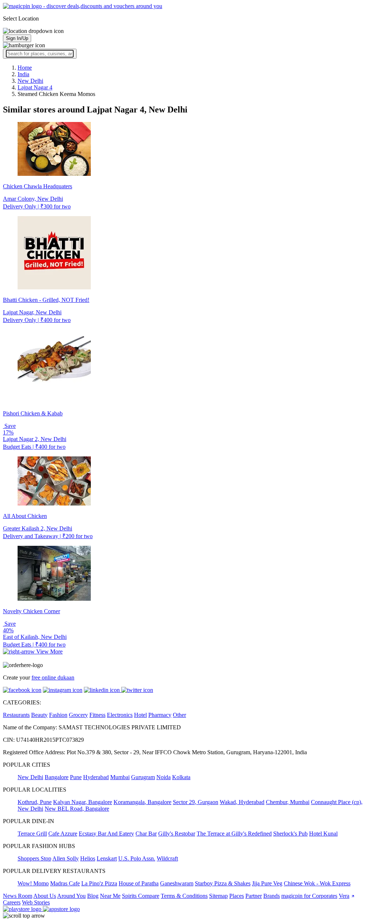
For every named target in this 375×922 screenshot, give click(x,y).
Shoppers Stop (34, 858)
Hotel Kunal (323, 833)
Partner (253, 896)
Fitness (97, 715)
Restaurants (16, 715)
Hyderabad (96, 777)
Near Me (110, 896)
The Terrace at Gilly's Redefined (234, 833)
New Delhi (30, 777)
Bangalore (56, 777)
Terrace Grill (32, 833)
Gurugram (143, 777)
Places (236, 896)
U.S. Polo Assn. (136, 858)
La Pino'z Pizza (99, 883)
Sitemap (218, 896)
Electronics (120, 715)
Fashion (58, 715)
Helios (87, 858)
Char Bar (146, 833)
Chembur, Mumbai (287, 802)
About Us (44, 896)
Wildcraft (167, 858)
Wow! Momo (33, 883)
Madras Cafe (65, 883)
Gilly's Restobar (176, 833)
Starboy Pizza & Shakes (222, 883)
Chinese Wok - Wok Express (317, 883)
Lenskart (107, 858)
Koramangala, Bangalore (142, 802)
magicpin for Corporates (309, 896)
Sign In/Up (17, 38)
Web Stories (36, 902)
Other (179, 715)
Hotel (140, 715)
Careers (12, 902)
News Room (17, 896)
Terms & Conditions (184, 896)
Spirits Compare (140, 896)
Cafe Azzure (62, 833)
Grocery (78, 715)
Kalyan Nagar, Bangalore (82, 802)
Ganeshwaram (176, 883)
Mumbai (120, 777)
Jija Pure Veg (267, 883)
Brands (271, 896)
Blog (93, 896)
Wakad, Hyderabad (242, 802)
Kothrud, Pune (35, 802)
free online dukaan (52, 677)
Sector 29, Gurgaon (195, 802)
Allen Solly (65, 858)
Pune (76, 777)
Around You (71, 896)
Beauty (39, 715)
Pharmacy (159, 715)
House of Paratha (139, 883)
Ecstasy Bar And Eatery (106, 833)
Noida (163, 777)
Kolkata (181, 777)
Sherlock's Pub (290, 833)
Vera (344, 896)
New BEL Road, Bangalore (77, 809)
